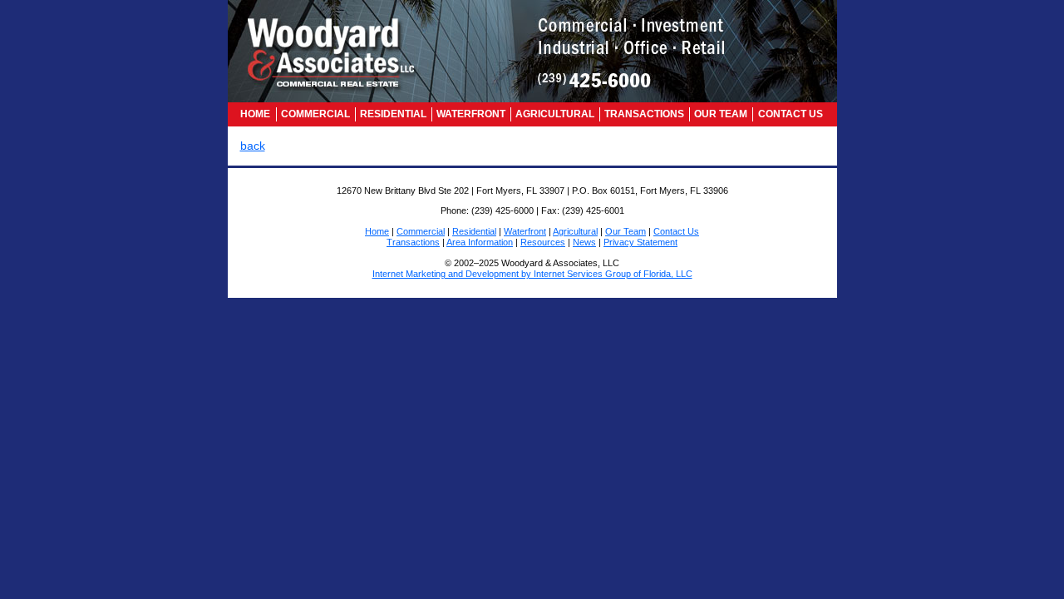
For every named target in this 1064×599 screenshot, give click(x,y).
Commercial (315, 114)
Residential (393, 114)
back (252, 145)
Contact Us (790, 114)
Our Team (720, 114)
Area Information (479, 242)
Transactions (644, 114)
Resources (542, 242)
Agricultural (554, 114)
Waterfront (470, 114)
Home (255, 114)
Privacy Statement (640, 242)
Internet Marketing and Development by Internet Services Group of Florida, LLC (532, 274)
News (584, 242)
